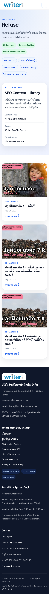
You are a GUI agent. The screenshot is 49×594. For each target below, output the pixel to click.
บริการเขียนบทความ (11, 454)
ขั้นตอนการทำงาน (10, 459)
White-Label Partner (11, 444)
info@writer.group (12, 565)
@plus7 (10, 536)
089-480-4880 (15, 542)
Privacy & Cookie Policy (12, 464)
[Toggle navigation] (44, 5)
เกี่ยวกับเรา (6, 433)
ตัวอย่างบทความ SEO (11, 449)
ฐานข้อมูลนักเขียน (10, 438)
